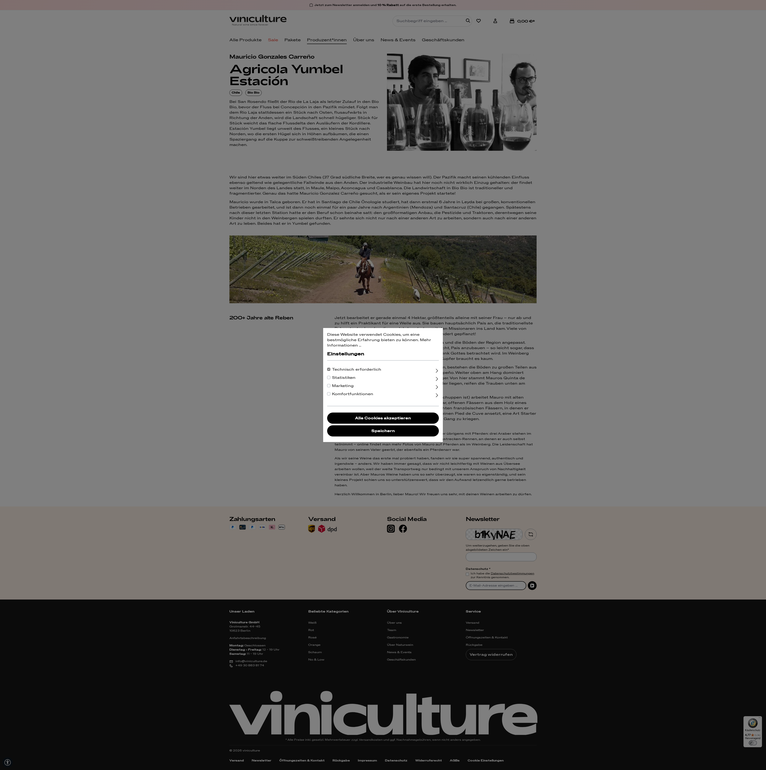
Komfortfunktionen (352, 394)
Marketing (343, 386)
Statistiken (343, 377)
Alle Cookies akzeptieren (383, 418)
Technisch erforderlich (356, 369)
